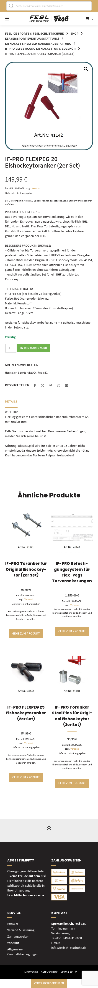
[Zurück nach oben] (49, 830)
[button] (86, 69)
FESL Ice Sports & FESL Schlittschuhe (34, 33)
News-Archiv (68, 972)
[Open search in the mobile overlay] (49, 6)
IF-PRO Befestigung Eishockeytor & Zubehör (40, 49)
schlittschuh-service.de (27, 895)
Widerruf (13, 943)
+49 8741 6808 (72, 938)
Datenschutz (49, 972)
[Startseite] (49, 18)
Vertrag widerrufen (49, 983)
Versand (36, 188)
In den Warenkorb (33, 348)
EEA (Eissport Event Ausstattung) (32, 38)
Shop (74, 33)
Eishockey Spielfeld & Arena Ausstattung (38, 43)
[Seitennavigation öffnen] (14, 18)
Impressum (31, 972)
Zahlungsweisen (18, 936)
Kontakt (12, 924)
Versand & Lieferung (20, 930)
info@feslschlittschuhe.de (68, 948)
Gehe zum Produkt (26, 633)
